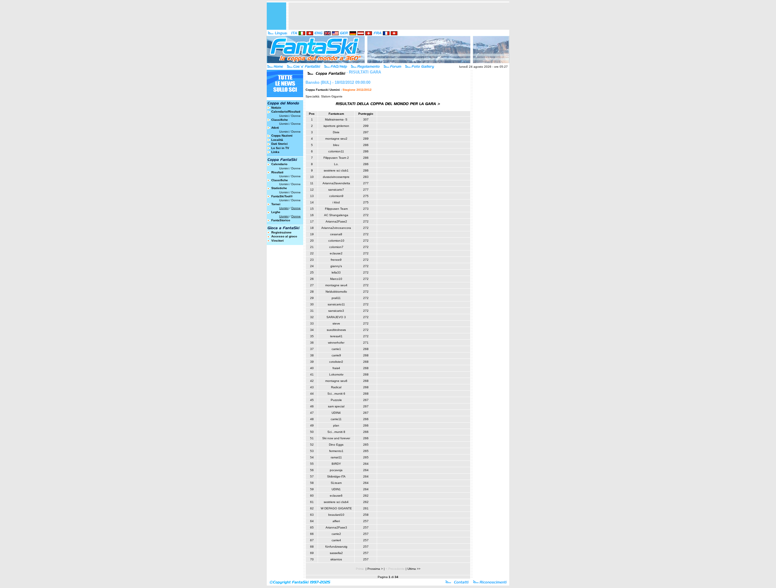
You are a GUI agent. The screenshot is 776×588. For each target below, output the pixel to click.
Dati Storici (279, 143)
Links (275, 152)
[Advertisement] (399, 16)
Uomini (284, 115)
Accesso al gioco (284, 236)
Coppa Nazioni (282, 135)
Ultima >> (413, 568)
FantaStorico (280, 220)
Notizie (276, 107)
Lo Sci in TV (280, 148)
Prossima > (375, 568)
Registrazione (281, 232)
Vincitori (277, 240)
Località (277, 139)
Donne (296, 115)
